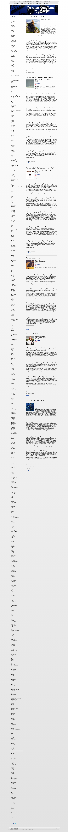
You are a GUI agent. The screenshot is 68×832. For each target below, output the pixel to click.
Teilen (28, 329)
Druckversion (13, 828)
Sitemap (16, 828)
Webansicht (56, 828)
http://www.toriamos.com (29, 464)
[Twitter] (30, 162)
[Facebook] (28, 162)
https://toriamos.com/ (29, 70)
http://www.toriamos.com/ (30, 157)
